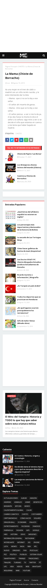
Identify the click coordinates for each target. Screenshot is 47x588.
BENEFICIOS (37, 502)
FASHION (19, 530)
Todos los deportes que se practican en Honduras (29, 298)
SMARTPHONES (9, 558)
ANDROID (7, 502)
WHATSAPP (36, 566)
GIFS (28, 530)
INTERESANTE (9, 542)
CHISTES (21, 66)
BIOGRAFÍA (8, 506)
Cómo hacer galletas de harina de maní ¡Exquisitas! (29, 249)
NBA (29, 546)
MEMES (14, 546)
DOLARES (37, 518)
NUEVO (6, 550)
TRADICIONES (33, 558)
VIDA (12, 566)
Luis (8, 83)
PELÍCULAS (34, 550)
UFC (5, 566)
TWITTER (32, 562)
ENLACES (33, 522)
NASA (22, 546)
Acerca (26, 580)
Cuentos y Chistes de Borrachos (26, 177)
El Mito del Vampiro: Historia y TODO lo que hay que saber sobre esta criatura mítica (23, 420)
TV (25, 562)
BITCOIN (18, 506)
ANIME (27, 502)
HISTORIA (14, 534)
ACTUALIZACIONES (11, 498)
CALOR (29, 510)
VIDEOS (19, 566)
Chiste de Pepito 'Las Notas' (29, 154)
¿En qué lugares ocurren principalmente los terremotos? (28, 310)
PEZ (5, 554)
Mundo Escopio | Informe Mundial (29, 584)
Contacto (35, 580)
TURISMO (17, 562)
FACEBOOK (25, 526)
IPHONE (36, 542)
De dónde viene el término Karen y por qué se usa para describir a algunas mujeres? (29, 469)
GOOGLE (36, 530)
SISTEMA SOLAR (36, 554)
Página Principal (11, 66)
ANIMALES (18, 502)
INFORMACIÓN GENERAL (13, 538)
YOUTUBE (26, 570)
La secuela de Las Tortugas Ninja (29, 238)
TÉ (40, 562)
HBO (5, 534)
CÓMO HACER (25, 518)
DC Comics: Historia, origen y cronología (27, 457)
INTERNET (21, 542)
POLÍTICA (13, 554)
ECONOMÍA (22, 522)
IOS (29, 542)
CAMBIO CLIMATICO (11, 514)
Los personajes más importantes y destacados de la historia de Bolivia (28, 227)
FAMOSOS (36, 526)
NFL (35, 546)
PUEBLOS (23, 554)
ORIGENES (16, 550)
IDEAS (23, 534)
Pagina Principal (15, 580)
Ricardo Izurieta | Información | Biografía (27, 276)
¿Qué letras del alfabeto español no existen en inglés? (28, 214)
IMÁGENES (32, 534)
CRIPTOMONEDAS (10, 518)
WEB (27, 566)
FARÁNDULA (8, 530)
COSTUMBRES (36, 514)
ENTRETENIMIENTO (11, 526)
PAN (25, 550)
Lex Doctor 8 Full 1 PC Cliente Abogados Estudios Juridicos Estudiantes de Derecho (29, 263)
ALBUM (24, 498)
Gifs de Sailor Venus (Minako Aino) (26, 322)
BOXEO (27, 506)
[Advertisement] (23, 26)
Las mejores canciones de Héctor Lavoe (29, 480)
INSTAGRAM (29, 538)
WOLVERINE (8, 570)
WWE (18, 570)
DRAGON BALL (9, 522)
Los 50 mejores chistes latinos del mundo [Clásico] (29, 166)
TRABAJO (22, 558)
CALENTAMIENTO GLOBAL (13, 510)
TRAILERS (7, 562)
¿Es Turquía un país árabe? (29, 286)
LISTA (6, 546)
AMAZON (33, 498)
